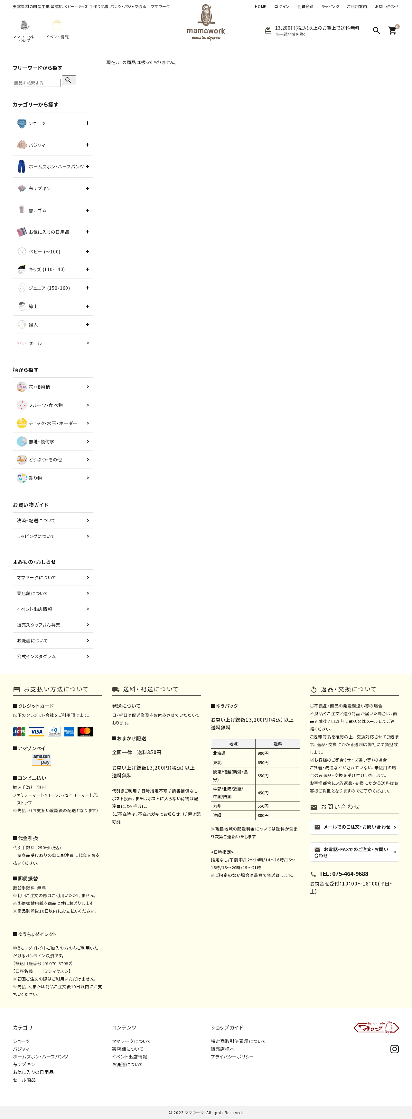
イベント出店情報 (34, 609)
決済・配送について (36, 520)
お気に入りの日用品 (33, 1072)
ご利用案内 (357, 6)
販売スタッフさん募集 (39, 624)
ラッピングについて (36, 536)
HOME (261, 6)
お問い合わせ (387, 6)
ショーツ (21, 1041)
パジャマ (21, 1049)
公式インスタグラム (36, 656)
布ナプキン (24, 1064)
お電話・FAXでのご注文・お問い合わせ (351, 852)
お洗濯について (32, 640)
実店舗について (33, 593)
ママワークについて (36, 577)
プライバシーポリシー (232, 1056)
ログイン (282, 6)
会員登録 (305, 6)
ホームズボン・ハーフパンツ (40, 1056)
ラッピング (331, 6)
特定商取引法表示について (238, 1041)
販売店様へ (223, 1049)
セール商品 (24, 1079)
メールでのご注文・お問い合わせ (352, 826)
